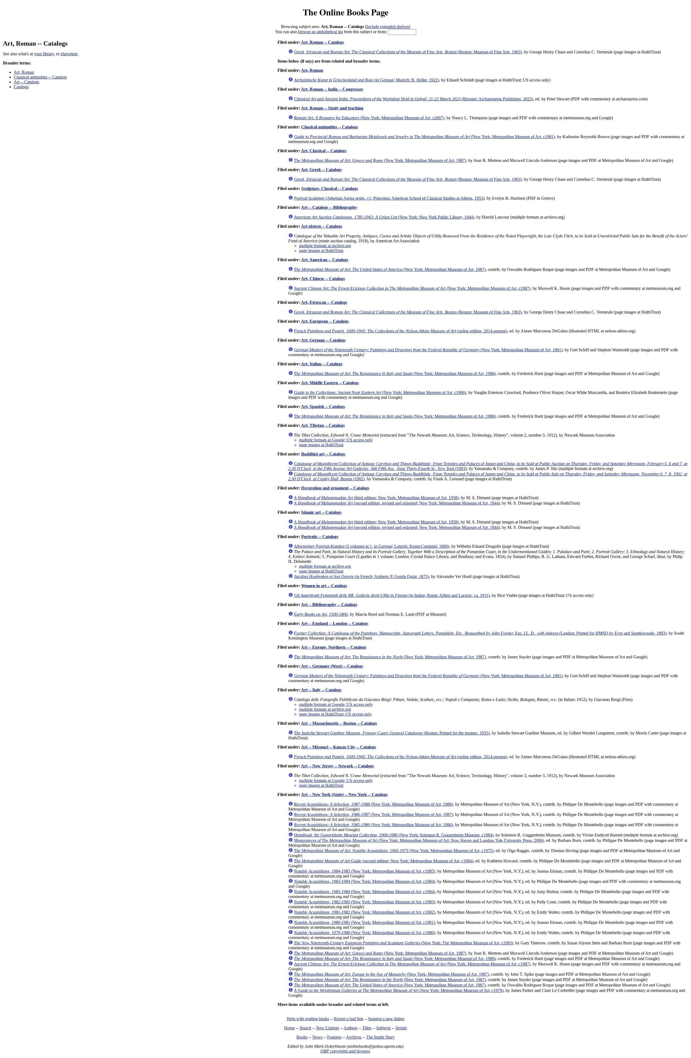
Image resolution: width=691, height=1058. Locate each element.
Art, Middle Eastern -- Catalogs (330, 382)
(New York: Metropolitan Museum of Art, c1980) (364, 932)
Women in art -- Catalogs (324, 585)
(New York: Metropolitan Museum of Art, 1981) (428, 350)
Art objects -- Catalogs (321, 226)
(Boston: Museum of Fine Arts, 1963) (408, 52)
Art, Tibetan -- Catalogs (323, 425)
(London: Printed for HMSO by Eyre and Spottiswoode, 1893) (480, 633)
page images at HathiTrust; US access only (335, 714)
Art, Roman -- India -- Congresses (332, 89)
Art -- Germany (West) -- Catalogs (332, 666)
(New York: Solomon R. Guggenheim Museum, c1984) (393, 835)
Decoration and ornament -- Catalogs (335, 488)
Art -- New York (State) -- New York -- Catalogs (344, 794)
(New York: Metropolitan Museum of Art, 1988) (395, 373)
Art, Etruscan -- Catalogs (324, 302)
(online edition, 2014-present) (400, 331)
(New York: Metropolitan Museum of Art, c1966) (380, 392)
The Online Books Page (345, 12)
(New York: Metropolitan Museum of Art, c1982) (364, 912)
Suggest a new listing (386, 1018)
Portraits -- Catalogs (319, 536)
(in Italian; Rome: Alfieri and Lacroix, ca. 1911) (392, 595)
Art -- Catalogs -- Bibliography (329, 207)
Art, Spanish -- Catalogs (323, 406)
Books (301, 1037)
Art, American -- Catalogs (324, 259)
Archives (353, 1037)
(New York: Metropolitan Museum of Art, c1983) (364, 902)
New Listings (327, 1028)
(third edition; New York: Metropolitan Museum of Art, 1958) (376, 497)
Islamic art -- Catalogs (321, 512)
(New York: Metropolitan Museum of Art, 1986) (373, 824)
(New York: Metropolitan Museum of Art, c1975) (393, 850)
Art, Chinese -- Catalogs (323, 278)
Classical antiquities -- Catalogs (40, 77)
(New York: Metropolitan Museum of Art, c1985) (364, 871)
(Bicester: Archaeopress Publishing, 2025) (413, 99)
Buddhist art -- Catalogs (323, 454)
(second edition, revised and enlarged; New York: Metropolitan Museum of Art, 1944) (397, 503)
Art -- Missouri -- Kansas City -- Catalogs (338, 747)
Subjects (383, 1028)
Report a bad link (348, 1018)
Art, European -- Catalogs (325, 321)
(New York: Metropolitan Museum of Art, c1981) (424, 136)
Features (334, 1037)
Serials (401, 1028)
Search (305, 1028)
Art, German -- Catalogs (323, 340)
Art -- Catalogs (26, 82)
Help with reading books (308, 1018)
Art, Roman (24, 72)
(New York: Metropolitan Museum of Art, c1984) (364, 881)
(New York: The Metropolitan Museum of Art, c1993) (403, 943)
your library (44, 54)
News (317, 1037)
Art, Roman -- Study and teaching (332, 108)
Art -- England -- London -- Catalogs (334, 623)
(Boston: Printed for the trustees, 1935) (392, 733)
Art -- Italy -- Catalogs (321, 690)
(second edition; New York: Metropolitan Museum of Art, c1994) (383, 861)
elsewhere (68, 54)
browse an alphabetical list (320, 31)
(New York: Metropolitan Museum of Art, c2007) (369, 117)
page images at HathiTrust (321, 250)
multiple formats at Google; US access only (336, 440)
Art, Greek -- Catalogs (321, 169)
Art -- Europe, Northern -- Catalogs (333, 647)
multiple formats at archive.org (325, 245)
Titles (366, 1028)
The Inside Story (380, 1037)
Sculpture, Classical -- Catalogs (329, 188)
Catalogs (21, 86)
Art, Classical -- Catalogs (323, 150)
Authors (350, 1028)
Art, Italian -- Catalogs (321, 364)
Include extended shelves (387, 26)
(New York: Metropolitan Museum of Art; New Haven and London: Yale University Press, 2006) (419, 840)
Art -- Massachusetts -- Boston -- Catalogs (339, 723)
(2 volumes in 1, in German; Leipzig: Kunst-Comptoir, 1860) (371, 546)
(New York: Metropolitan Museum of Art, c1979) (398, 990)
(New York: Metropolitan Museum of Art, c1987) (412, 288)
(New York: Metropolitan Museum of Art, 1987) (380, 160)
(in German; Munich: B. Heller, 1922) (366, 80)
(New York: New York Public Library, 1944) (384, 217)
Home (289, 1028)
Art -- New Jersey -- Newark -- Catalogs (337, 766)
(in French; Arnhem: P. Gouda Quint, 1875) (361, 576)
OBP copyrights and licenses (345, 1051)
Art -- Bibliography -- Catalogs (329, 604)
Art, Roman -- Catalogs (322, 42)
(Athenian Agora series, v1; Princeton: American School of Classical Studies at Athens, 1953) (389, 198)
